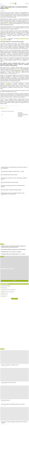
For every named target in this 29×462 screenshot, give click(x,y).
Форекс (6, 51)
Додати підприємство (14, 298)
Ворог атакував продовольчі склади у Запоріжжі (9, 182)
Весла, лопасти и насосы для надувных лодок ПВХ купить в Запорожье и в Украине (14, 422)
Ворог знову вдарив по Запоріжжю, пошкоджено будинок (11, 189)
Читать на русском (2, 10)
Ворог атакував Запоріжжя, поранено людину (9, 174)
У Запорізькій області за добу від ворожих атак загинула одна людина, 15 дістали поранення (14, 168)
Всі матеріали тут (15, 280)
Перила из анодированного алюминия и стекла (9, 364)
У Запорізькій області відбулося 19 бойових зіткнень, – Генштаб (12, 171)
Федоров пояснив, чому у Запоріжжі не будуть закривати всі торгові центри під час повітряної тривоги (13, 246)
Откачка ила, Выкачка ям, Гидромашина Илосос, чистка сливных (13, 404)
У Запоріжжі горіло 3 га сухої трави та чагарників (11, 251)
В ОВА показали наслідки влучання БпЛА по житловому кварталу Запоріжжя (13, 186)
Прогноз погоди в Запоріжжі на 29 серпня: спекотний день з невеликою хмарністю (14, 178)
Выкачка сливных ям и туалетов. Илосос (8, 382)
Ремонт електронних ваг (5, 400)
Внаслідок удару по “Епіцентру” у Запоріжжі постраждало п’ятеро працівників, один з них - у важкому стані (12, 194)
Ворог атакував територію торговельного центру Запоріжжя (13, 249)
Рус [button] (26, 3)
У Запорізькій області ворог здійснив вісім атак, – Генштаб (13, 254)
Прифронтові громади (7, 268)
